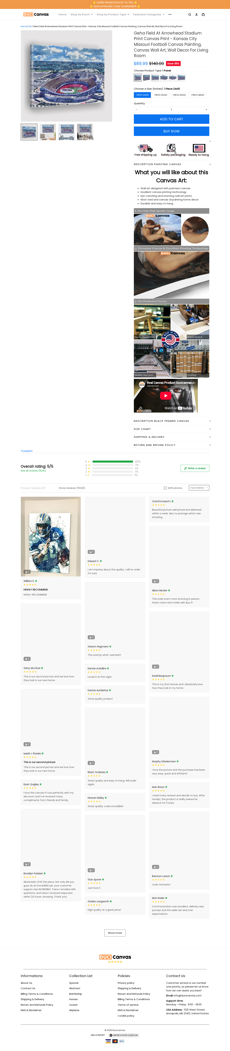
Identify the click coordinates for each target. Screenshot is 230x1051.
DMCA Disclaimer (31, 1010)
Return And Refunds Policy (37, 1005)
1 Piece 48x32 (197, 94)
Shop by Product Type (111, 14)
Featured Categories (147, 14)
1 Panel (166, 70)
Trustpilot (27, 451)
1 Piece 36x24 (179, 94)
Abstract (74, 988)
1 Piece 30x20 (160, 94)
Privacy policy (126, 983)
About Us (26, 983)
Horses (73, 999)
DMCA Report (98, 1035)
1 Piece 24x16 (172, 88)
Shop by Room (80, 14)
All (30, 26)
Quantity (139, 103)
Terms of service (128, 1005)
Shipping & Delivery (32, 999)
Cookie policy (126, 1015)
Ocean (73, 1005)
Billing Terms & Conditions (37, 994)
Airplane (74, 1010)
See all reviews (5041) (33, 470)
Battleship (75, 994)
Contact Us (28, 988)
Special (73, 983)
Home (63, 14)
